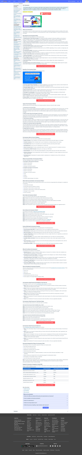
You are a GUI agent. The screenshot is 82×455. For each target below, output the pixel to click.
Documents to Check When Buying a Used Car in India (18, 29)
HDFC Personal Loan (39, 423)
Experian (28, 421)
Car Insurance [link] (21, 3)
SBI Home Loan (46, 422)
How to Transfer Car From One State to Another (17, 33)
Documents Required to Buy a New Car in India (17, 27)
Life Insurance (26, 390)
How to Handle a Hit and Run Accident (17, 57)
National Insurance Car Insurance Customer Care (17, 66)
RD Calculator (63, 429)
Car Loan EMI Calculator (63, 426)
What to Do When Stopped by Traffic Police (17, 49)
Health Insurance (27, 388)
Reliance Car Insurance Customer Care (17, 72)
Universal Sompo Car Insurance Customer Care (17, 77)
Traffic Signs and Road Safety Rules (17, 42)
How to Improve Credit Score (29, 428)
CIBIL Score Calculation (29, 426)
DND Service (52, 450)
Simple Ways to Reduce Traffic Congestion (17, 52)
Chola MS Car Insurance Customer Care (17, 63)
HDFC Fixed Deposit (55, 421)
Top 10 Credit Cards (17, 428)
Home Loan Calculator (64, 422)
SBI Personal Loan (38, 422)
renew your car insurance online (39, 211)
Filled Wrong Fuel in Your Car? (17, 38)
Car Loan (31, 439)
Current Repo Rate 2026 (47, 431)
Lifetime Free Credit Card (18, 427)
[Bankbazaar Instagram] (57, 446)
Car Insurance (16, 7)
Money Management (51, 436)
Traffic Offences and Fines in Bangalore (17, 46)
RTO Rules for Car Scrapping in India (16, 35)
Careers (26, 450)
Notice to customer (46, 450)
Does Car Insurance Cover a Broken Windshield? (17, 11)
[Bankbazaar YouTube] (60, 446)
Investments (45, 436)
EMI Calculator (63, 430)
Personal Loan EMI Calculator (64, 424)
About (23, 450)
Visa (54, 439)
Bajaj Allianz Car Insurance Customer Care (17, 60)
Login (78, 1)
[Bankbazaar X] (50, 446)
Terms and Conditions (39, 450)
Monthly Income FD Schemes (55, 431)
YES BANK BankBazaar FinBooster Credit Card (19, 422)
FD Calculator (63, 428)
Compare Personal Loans (38, 420)
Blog (34, 450)
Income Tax (35, 439)
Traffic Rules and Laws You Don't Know (17, 44)
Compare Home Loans (46, 420)
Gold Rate (45, 439)
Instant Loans (38, 430)
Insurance (17, 3)
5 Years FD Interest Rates (55, 429)
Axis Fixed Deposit (55, 422)
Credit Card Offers (40, 436)
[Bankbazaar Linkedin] (53, 446)
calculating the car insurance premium (58, 267)
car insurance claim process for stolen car (31, 327)
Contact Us (30, 450)
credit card (49, 219)
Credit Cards (34, 436)
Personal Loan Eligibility (38, 427)
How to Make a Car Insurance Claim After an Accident (17, 20)
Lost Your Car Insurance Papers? (17, 14)
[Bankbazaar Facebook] (55, 446)
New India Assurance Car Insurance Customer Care (17, 69)
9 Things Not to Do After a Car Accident (17, 54)
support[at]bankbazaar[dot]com (42, 445)
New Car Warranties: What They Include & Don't (17, 16)
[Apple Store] (31, 446)
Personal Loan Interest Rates (38, 429)
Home (14, 3)
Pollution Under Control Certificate (17, 23)
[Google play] (24, 446)
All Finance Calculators (62, 420)
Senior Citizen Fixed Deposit (55, 427)
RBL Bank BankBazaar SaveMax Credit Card (19, 424)
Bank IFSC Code (40, 439)
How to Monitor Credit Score (30, 430)
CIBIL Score (29, 422)
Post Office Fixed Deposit (55, 424)
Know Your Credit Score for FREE (45, 66)
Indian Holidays (50, 439)
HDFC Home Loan (47, 423)
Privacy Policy (57, 450)
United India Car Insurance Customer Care (17, 74)
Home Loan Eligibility (46, 429)
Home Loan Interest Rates (47, 427)
